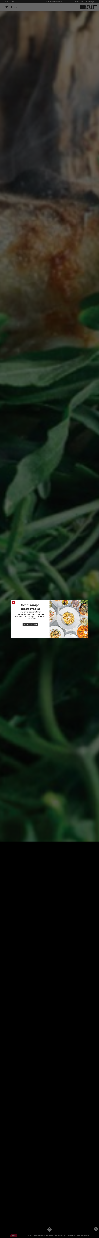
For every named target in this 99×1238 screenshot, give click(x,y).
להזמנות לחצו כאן (30, 624)
